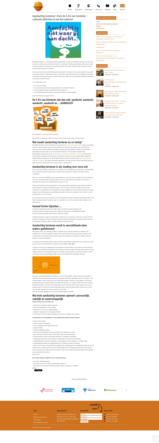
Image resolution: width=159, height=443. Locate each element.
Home (70, 9)
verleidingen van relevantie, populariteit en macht (67, 154)
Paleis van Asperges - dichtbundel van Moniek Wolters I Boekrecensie (111, 43)
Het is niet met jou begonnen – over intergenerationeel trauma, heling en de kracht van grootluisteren (110, 58)
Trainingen (88, 9)
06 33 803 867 (100, 28)
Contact (122, 9)
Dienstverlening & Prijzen (40, 422)
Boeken (107, 9)
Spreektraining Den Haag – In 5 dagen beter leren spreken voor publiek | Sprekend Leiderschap (115, 103)
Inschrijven (84, 421)
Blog (115, 9)
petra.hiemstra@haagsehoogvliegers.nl (107, 24)
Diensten (78, 9)
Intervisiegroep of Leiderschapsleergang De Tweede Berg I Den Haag (115, 82)
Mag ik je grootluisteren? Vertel (73, 145)
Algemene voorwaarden (40, 417)
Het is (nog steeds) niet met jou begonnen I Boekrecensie (108, 52)
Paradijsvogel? (100, 47)
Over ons (98, 9)
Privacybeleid (37, 420)
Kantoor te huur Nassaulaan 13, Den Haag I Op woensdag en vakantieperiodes (109, 38)
